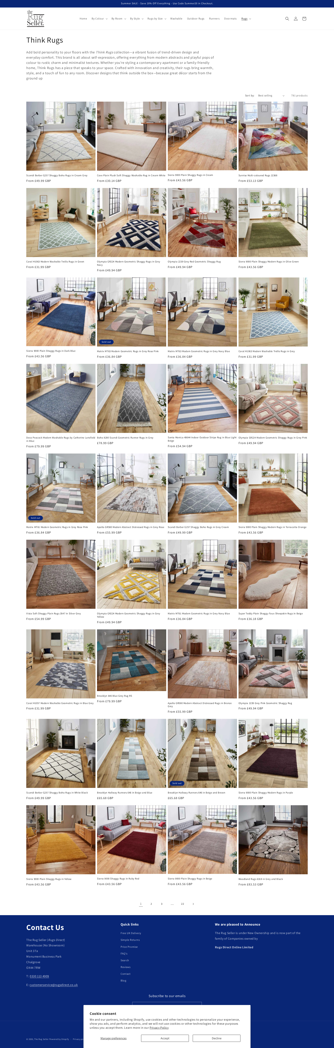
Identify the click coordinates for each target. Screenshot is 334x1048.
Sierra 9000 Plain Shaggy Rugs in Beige (190, 878)
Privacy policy (80, 1039)
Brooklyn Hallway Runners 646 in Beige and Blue (124, 792)
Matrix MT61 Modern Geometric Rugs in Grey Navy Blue (199, 613)
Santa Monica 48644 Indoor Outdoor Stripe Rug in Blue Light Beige (202, 439)
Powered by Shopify (59, 1039)
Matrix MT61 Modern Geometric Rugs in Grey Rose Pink (57, 527)
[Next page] (193, 904)
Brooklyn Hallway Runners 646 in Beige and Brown (196, 792)
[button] (99, 18)
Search (125, 960)
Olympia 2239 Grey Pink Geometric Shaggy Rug (265, 703)
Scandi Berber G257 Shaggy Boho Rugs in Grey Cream (198, 527)
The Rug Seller (41, 1039)
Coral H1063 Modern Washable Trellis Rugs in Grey (267, 351)
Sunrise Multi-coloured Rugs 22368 (258, 175)
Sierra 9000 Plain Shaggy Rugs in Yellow (48, 879)
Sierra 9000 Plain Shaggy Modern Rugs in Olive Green (269, 261)
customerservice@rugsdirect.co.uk (54, 985)
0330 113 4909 (39, 976)
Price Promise (129, 947)
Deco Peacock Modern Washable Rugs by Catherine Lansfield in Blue (60, 439)
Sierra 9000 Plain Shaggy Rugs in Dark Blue (50, 350)
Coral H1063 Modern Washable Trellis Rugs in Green (55, 261)
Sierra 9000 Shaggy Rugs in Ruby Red (118, 878)
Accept (165, 1038)
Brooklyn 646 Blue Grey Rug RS (114, 695)
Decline (217, 1038)
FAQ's (124, 953)
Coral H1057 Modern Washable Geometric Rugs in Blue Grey (60, 703)
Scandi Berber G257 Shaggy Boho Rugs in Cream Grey (56, 175)
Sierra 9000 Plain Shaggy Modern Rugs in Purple (266, 792)
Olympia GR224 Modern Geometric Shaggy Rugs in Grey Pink (273, 437)
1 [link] (141, 904)
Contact (125, 974)
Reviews (125, 967)
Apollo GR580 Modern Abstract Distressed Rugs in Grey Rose (130, 527)
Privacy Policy (159, 1028)
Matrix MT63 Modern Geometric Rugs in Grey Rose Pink (128, 351)
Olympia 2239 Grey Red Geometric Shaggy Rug (194, 261)
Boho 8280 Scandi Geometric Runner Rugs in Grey (125, 437)
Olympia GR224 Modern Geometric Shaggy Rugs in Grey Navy (128, 263)
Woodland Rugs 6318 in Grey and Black (261, 879)
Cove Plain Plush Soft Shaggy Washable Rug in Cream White (131, 175)
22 (182, 904)
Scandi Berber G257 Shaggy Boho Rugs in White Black (57, 792)
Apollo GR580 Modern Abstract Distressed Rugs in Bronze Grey (200, 705)
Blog (123, 980)
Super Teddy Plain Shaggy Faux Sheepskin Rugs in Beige (271, 613)
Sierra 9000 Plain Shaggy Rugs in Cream (190, 175)
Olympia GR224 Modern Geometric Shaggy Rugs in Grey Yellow (128, 615)
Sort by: (249, 95)
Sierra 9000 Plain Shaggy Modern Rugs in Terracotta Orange (273, 527)
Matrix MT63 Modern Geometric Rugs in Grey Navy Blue (199, 351)
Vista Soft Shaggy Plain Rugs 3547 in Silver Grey (53, 613)
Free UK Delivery (131, 933)
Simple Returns (130, 940)
